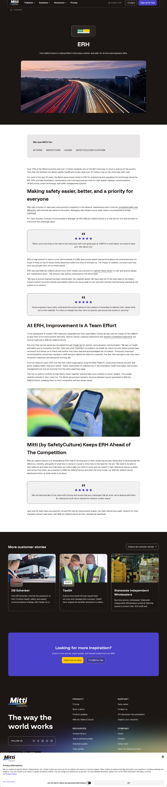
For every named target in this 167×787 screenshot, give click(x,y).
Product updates (80, 714)
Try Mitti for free (95, 660)
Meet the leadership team (129, 749)
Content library (79, 733)
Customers (18, 13)
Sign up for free (148, 6)
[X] (38, 741)
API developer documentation (131, 714)
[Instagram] (51, 741)
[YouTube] (34, 741)
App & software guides (83, 738)
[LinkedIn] (42, 741)
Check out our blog (72, 660)
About (120, 733)
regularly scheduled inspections (117, 337)
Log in (132, 6)
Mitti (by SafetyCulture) (83, 719)
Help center (123, 704)
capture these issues (102, 271)
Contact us (122, 709)
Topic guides (78, 749)
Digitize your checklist (128, 719)
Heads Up (77, 345)
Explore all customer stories (141, 547)
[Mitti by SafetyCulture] (14, 6)
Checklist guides (80, 744)
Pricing (76, 704)
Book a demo (78, 709)
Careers (121, 738)
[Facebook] (47, 741)
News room (123, 744)
